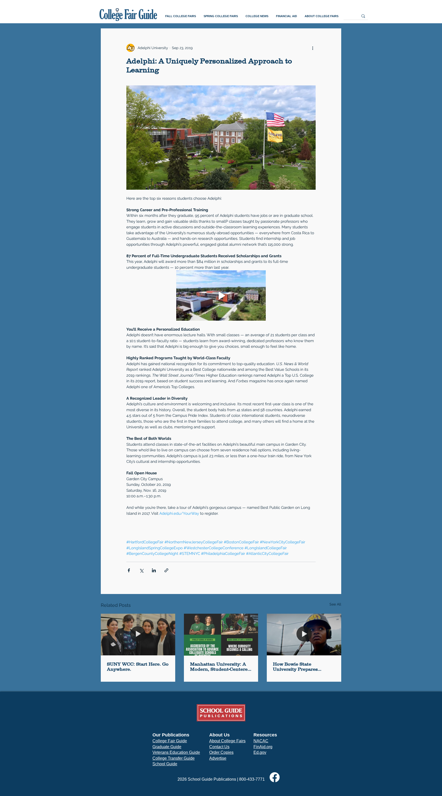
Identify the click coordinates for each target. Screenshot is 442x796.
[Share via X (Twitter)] (141, 570)
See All (335, 604)
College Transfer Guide (173, 758)
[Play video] (221, 295)
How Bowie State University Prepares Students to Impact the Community (299, 667)
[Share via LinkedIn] (153, 570)
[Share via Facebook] (128, 570)
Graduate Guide (166, 747)
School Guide (164, 764)
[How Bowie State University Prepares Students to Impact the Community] (304, 634)
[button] (180, 16)
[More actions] (313, 48)
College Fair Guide (169, 741)
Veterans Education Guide (176, 752)
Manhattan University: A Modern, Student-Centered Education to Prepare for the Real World (220, 667)
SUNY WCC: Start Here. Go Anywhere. (138, 667)
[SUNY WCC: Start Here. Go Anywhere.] (138, 634)
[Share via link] (166, 570)
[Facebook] (275, 777)
